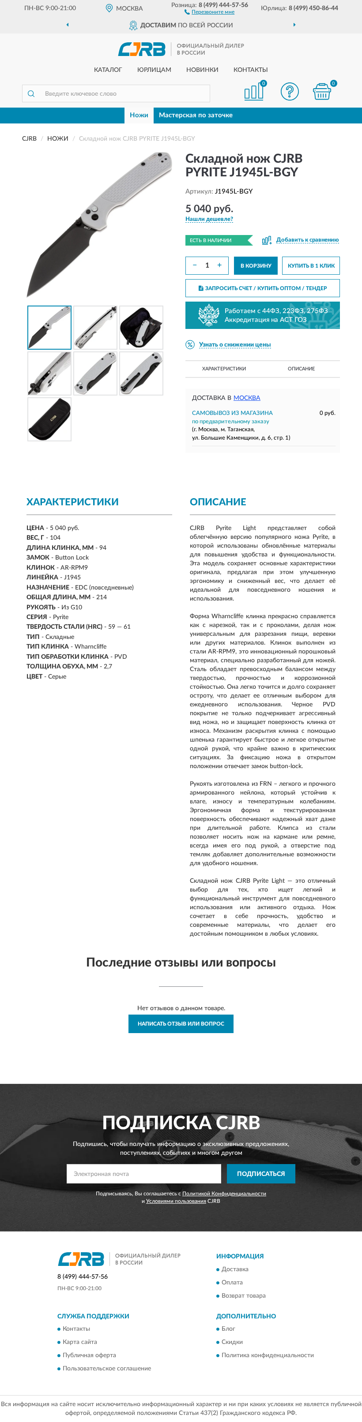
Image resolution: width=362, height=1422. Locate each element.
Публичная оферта (89, 1356)
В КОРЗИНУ (256, 266)
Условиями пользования (176, 1201)
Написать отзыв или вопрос (181, 1023)
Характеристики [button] (224, 368)
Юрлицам (154, 70)
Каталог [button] (108, 70)
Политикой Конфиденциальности (224, 1193)
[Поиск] (31, 93)
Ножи (139, 115)
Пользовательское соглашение (107, 1369)
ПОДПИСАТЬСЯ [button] (261, 1174)
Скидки (232, 1343)
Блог (228, 1329)
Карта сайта (80, 1343)
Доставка (235, 1269)
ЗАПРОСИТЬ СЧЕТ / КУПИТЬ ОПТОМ (266, 288)
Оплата (232, 1283)
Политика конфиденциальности (268, 1356)
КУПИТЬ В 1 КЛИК (311, 266)
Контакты (251, 70)
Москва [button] (247, 398)
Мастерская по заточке (196, 115)
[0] (322, 91)
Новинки (202, 70)
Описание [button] (301, 368)
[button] (209, 11)
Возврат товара (244, 1296)
